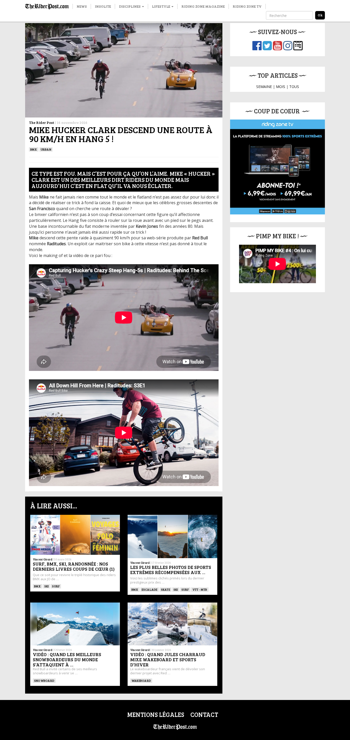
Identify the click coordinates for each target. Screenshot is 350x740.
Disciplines (130, 6)
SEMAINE (264, 86)
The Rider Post (41, 122)
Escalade (150, 589)
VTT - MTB (199, 589)
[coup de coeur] (277, 167)
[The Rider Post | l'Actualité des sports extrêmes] (47, 6)
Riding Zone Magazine (203, 6)
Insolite (103, 6)
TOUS (294, 86)
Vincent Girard (42, 559)
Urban (46, 149)
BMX (33, 149)
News (82, 6)
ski (46, 586)
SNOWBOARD (44, 680)
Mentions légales (155, 714)
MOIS (280, 86)
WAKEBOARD (141, 680)
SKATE (165, 589)
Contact (204, 714)
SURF (56, 586)
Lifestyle (161, 6)
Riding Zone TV (247, 6)
